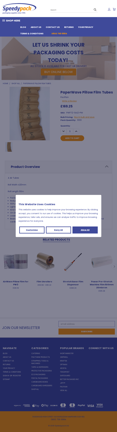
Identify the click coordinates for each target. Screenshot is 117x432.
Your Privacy (85, 27)
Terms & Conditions (31, 33)
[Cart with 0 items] (114, 9)
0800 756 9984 (59, 33)
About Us (36, 27)
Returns (69, 27)
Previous (112, 423)
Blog (23, 27)
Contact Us (53, 27)
